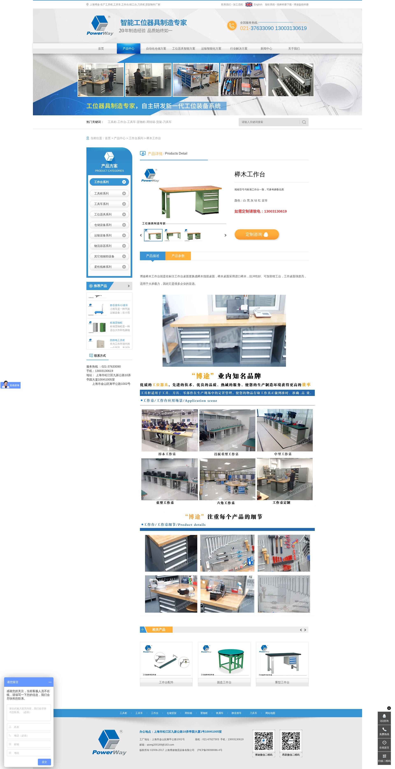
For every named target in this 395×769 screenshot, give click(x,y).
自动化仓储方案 (156, 48)
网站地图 (270, 713)
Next (305, 630)
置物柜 (141, 122)
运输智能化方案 (211, 48)
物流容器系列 (103, 245)
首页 (101, 48)
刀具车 (167, 122)
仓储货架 (172, 713)
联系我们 (226, 4)
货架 (159, 122)
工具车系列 (101, 204)
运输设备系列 (103, 235)
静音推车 (237, 713)
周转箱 (150, 122)
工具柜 (112, 122)
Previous (300, 630)
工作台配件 (166, 682)
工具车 (131, 122)
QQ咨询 (384, 720)
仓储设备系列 (103, 225)
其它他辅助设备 (104, 256)
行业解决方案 (238, 48)
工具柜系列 (101, 193)
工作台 (121, 122)
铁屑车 (219, 713)
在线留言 (384, 747)
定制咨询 (254, 234)
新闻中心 (266, 48)
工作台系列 (136, 138)
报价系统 (270, 4)
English (258, 4)
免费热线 (384, 734)
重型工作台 (282, 682)
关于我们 (294, 48)
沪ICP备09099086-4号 (209, 750)
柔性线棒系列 (103, 266)
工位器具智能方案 (183, 48)
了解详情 (166, 657)
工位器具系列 (103, 214)
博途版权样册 (301, 4)
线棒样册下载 (284, 4)
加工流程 (238, 4)
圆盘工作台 (224, 682)
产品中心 (128, 48)
